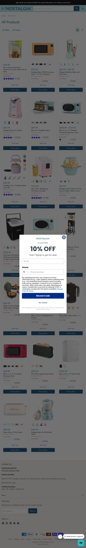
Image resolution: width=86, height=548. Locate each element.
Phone (25, 267)
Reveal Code (43, 295)
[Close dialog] (64, 237)
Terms (31, 291)
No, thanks (43, 302)
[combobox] (25, 272)
